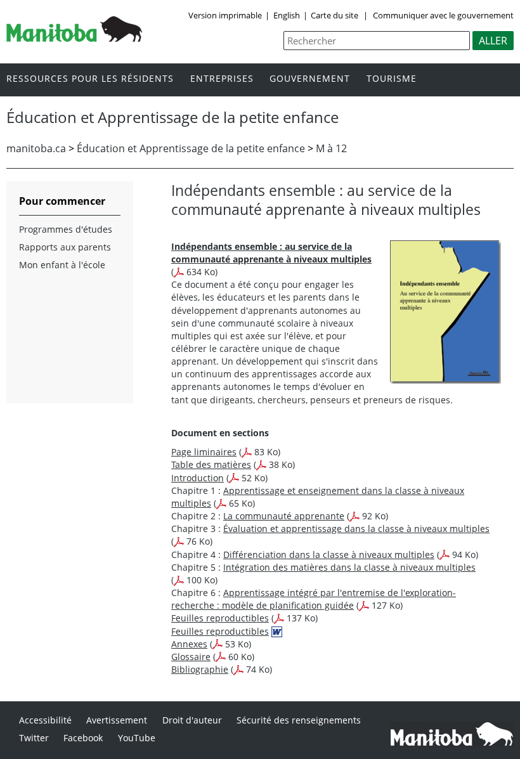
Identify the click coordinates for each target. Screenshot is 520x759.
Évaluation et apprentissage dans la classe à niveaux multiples (356, 528)
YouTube (136, 738)
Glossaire (191, 657)
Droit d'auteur (192, 720)
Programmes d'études (65, 229)
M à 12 (331, 148)
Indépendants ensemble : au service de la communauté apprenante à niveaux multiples (271, 252)
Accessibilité (45, 720)
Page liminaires (204, 452)
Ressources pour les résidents (90, 79)
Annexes (189, 644)
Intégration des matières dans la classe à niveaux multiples (349, 567)
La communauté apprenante (283, 516)
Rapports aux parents (65, 247)
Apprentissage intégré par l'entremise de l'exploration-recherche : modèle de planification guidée (313, 599)
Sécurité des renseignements (299, 720)
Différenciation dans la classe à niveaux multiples (328, 554)
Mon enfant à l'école (62, 265)
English (286, 15)
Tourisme (392, 79)
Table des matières (211, 464)
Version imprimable (225, 15)
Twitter (34, 738)
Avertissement (116, 720)
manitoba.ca (36, 148)
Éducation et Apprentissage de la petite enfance (191, 148)
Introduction (197, 478)
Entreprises (222, 79)
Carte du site (334, 15)
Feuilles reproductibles (220, 618)
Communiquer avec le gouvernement (442, 15)
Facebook (83, 738)
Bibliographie (199, 669)
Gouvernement (310, 79)
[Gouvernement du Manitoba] (74, 38)
